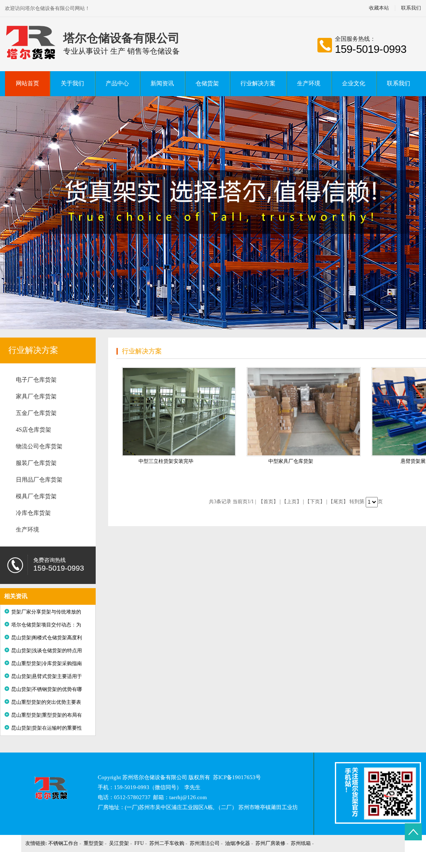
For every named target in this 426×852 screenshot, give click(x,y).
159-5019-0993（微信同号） (148, 787)
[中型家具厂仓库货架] (304, 411)
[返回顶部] (413, 831)
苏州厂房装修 (270, 843)
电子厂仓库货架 (36, 380)
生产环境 (308, 83)
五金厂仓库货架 (36, 413)
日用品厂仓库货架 (39, 480)
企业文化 (353, 83)
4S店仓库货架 (33, 430)
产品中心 (117, 83)
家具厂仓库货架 (36, 396)
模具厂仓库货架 (36, 496)
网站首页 (27, 83)
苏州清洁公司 (205, 843)
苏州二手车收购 (166, 843)
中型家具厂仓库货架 (290, 461)
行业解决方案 (257, 83)
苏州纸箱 (301, 843)
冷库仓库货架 (33, 513)
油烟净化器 (237, 843)
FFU (139, 843)
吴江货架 (119, 843)
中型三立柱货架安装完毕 (166, 461)
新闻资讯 (162, 83)
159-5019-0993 (370, 49)
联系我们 (398, 83)
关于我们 (72, 83)
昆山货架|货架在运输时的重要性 (46, 728)
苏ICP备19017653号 (237, 777)
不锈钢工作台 (63, 843)
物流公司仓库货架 (39, 446)
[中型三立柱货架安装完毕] (179, 411)
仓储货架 (207, 83)
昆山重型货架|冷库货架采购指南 (46, 663)
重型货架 (94, 843)
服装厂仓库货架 (36, 463)
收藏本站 (379, 8)
